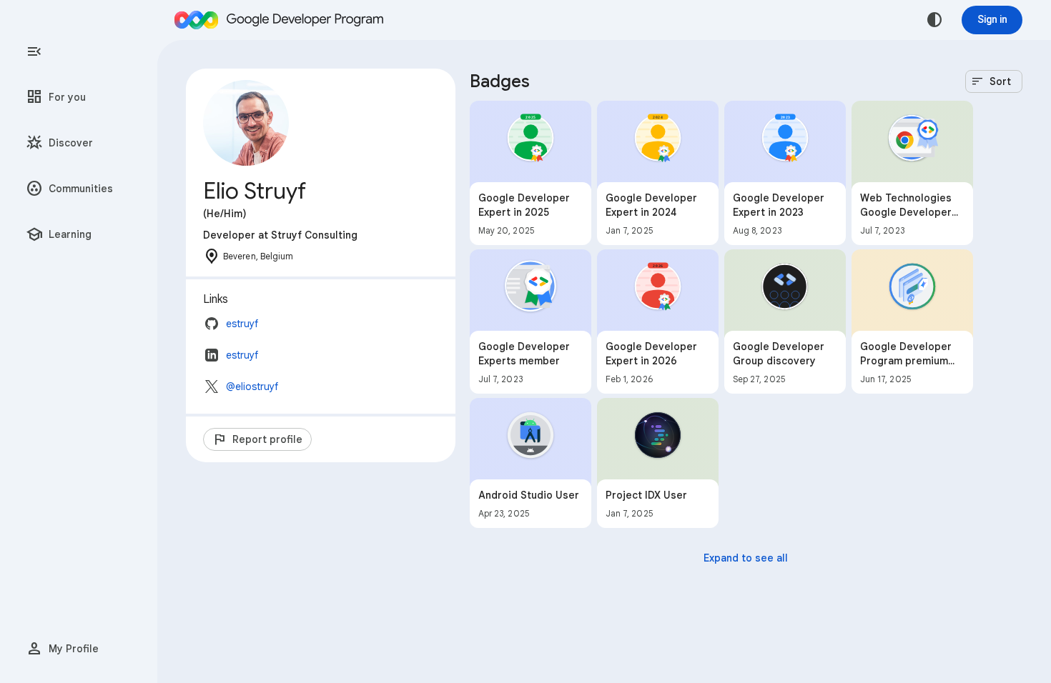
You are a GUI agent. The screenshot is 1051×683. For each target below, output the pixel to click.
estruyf (242, 323)
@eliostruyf (252, 386)
